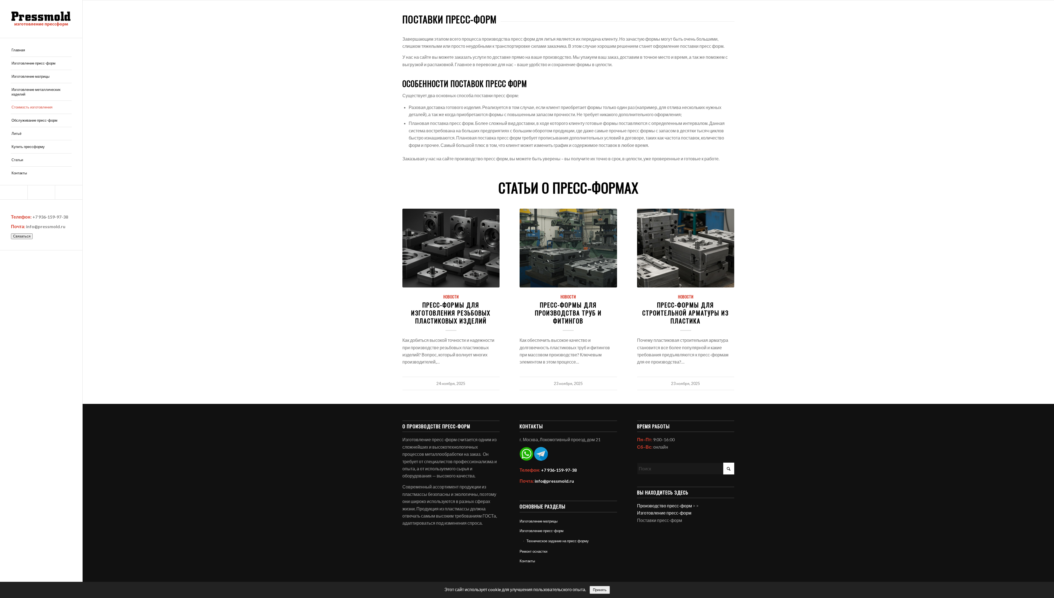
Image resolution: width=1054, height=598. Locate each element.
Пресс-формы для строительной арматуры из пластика (685, 312)
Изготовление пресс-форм (542, 531)
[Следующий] (726, 277)
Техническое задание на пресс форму (557, 541)
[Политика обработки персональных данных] (41, 19)
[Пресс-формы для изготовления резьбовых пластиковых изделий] (451, 248)
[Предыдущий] (410, 277)
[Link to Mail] (13, 192)
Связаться (21, 236)
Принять (600, 590)
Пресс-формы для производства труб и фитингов (568, 312)
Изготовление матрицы (538, 521)
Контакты (527, 561)
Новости (451, 297)
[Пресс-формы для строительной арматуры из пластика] (686, 248)
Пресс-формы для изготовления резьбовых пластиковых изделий (450, 312)
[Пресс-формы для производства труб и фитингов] (568, 248)
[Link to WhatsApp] (41, 192)
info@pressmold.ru (45, 226)
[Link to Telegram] (68, 192)
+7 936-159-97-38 (50, 216)
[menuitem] (41, 50)
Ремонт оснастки (533, 551)
